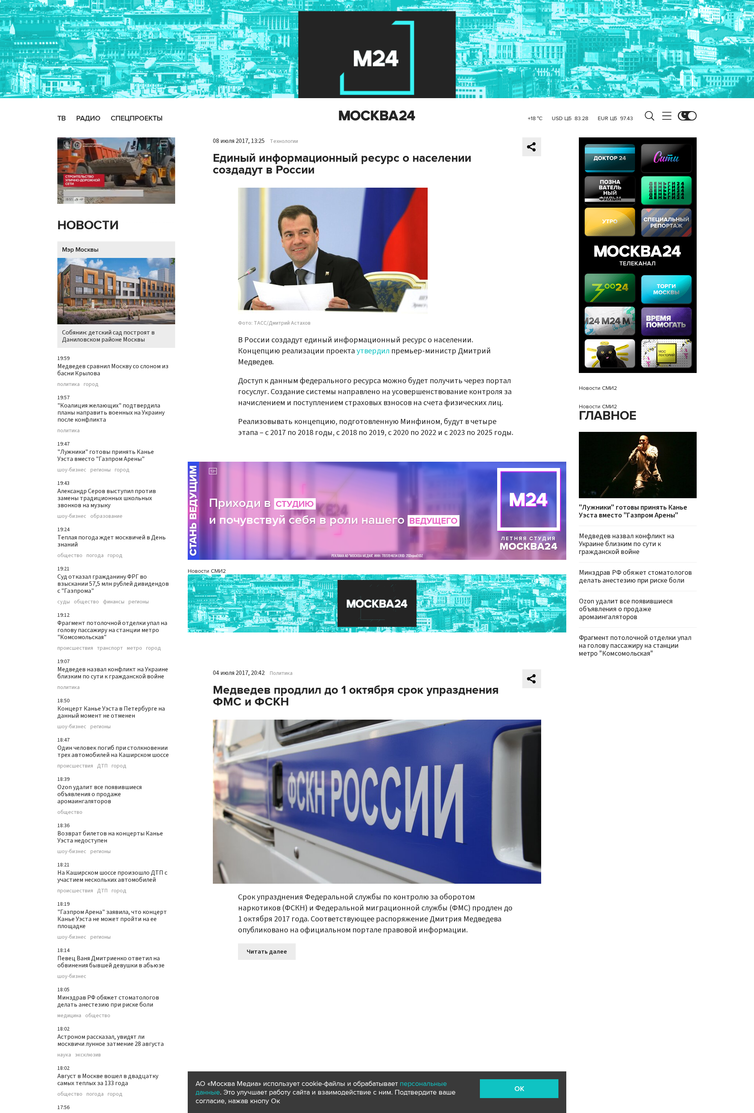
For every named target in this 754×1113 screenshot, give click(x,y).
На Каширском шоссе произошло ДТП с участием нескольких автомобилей (112, 876)
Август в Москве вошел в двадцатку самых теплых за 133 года (107, 1079)
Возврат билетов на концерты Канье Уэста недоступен (110, 837)
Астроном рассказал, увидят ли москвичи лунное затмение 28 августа (110, 1040)
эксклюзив (88, 1055)
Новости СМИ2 (207, 571)
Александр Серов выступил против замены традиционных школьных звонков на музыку (106, 498)
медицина (69, 1015)
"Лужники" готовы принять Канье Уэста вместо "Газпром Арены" (105, 455)
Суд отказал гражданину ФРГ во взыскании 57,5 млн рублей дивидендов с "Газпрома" (113, 583)
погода (95, 555)
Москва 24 (377, 116)
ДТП (102, 766)
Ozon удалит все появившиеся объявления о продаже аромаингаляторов (99, 794)
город (91, 384)
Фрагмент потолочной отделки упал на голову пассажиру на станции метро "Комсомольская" (112, 630)
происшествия (75, 648)
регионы (100, 470)
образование (106, 516)
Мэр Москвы (80, 250)
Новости (88, 225)
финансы (113, 602)
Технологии (284, 141)
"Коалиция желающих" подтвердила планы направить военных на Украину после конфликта (111, 412)
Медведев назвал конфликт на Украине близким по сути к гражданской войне (112, 673)
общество (69, 555)
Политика (281, 673)
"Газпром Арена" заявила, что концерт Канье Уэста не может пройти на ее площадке (112, 919)
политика (68, 384)
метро (134, 648)
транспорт (110, 648)
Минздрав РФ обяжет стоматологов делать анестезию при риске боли (108, 1001)
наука (64, 1055)
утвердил (373, 350)
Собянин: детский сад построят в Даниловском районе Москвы (108, 336)
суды (63, 602)
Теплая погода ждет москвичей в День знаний (111, 541)
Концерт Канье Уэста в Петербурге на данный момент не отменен (111, 712)
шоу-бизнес (71, 470)
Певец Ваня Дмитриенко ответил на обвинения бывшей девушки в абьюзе (111, 962)
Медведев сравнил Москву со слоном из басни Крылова (112, 370)
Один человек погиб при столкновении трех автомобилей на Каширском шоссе (113, 751)
